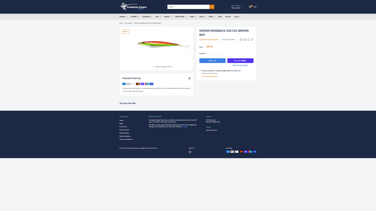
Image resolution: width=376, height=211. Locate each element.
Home (121, 23)
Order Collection (125, 136)
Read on (185, 127)
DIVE (157, 16)
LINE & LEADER (179, 16)
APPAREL (122, 16)
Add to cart (212, 61)
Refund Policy (124, 133)
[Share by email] (252, 39)
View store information (210, 76)
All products (128, 23)
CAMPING (134, 16)
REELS (201, 16)
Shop (121, 123)
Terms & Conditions (126, 139)
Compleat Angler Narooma (209, 40)
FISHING (166, 16)
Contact (236, 16)
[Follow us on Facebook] (190, 152)
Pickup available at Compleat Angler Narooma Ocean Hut (221, 71)
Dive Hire (228, 16)
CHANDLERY (146, 16)
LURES (192, 16)
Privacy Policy (124, 130)
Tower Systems (152, 148)
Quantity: (202, 53)
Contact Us (123, 127)
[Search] (211, 7)
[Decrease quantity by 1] (209, 53)
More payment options (240, 65)
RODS (211, 16)
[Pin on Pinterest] (244, 39)
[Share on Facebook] (241, 39)
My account (235, 8)
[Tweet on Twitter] (248, 39)
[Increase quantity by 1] (219, 53)
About (220, 16)
